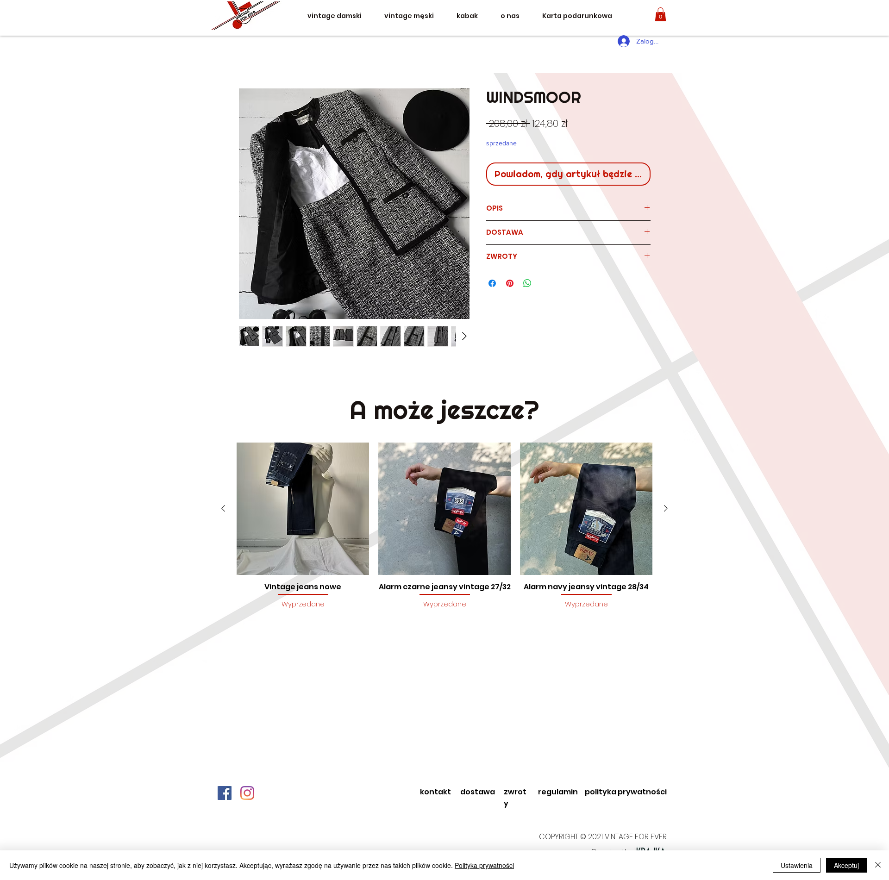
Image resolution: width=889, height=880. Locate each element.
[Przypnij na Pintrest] (509, 283)
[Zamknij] (877, 865)
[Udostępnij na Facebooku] (492, 283)
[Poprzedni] (223, 508)
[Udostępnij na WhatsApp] (527, 283)
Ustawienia (797, 865)
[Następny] (665, 508)
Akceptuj (846, 865)
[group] (444, 530)
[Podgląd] (303, 509)
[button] (660, 14)
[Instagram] (247, 793)
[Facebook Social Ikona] (225, 793)
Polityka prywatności (484, 865)
